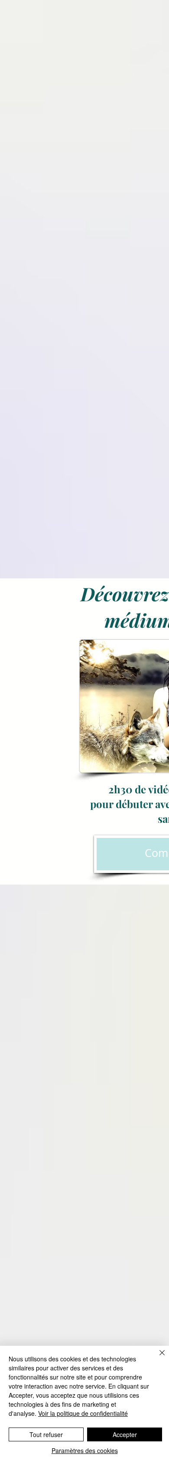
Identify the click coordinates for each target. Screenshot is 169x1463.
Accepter (125, 1434)
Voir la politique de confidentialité (83, 1413)
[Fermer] (156, 1358)
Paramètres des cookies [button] (85, 1450)
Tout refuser (46, 1434)
